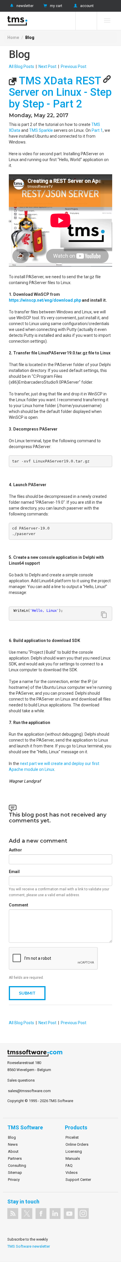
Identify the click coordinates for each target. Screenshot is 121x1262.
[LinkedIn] (55, 1213)
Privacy (14, 1179)
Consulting (17, 1165)
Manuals (72, 1158)
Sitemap (15, 1172)
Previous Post (73, 66)
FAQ (69, 1165)
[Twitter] (26, 1213)
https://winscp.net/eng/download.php (45, 300)
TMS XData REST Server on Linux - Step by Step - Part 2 (60, 92)
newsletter (24, 6)
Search (86, 21)
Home (13, 37)
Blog (29, 37)
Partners (15, 1158)
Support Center (78, 1179)
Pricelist (72, 1137)
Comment (18, 905)
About (13, 1151)
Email (14, 871)
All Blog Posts (21, 66)
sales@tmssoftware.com (29, 1091)
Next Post (47, 66)
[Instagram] (83, 1213)
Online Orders (76, 1144)
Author (15, 850)
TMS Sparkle (41, 130)
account (87, 6)
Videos (71, 1172)
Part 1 (97, 130)
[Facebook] (41, 1213)
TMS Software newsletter (28, 1246)
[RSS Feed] (12, 1213)
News (13, 1144)
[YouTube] (69, 1213)
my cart (56, 6)
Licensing (73, 1151)
